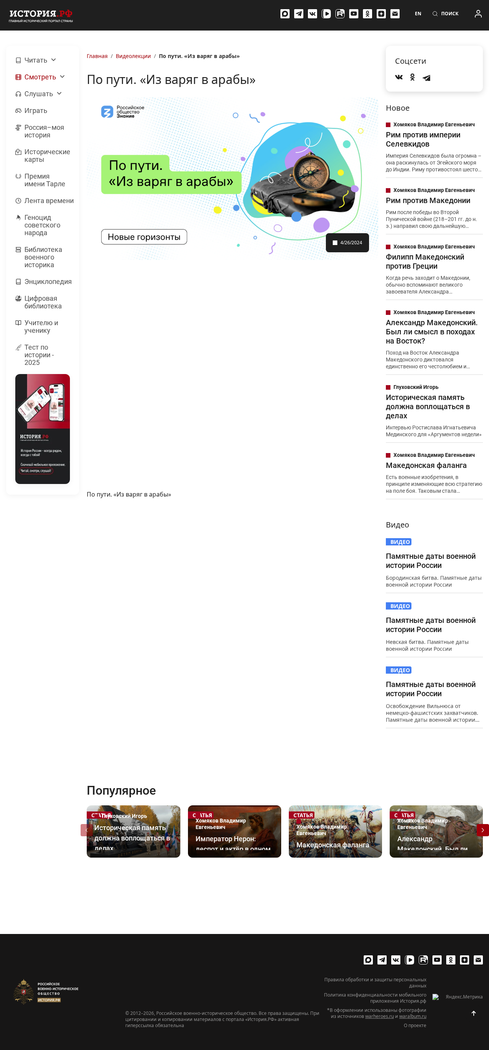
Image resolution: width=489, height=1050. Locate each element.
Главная (97, 56)
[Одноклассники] (367, 13)
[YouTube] (353, 13)
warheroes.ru (379, 1016)
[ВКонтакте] (312, 13)
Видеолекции (133, 56)
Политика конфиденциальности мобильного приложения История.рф (375, 998)
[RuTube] (340, 13)
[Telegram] (298, 13)
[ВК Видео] (326, 13)
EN (418, 14)
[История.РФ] (41, 15)
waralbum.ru (412, 1016)
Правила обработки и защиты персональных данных (375, 983)
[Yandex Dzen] (381, 13)
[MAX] (285, 13)
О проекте (415, 1026)
